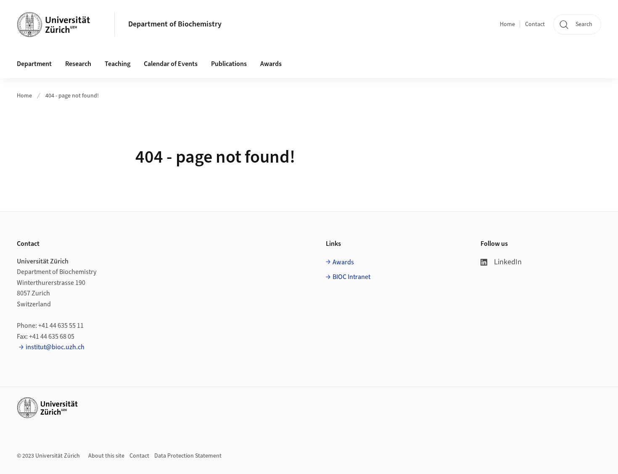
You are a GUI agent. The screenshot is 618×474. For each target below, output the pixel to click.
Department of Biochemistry (175, 24)
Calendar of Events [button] (171, 63)
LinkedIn (508, 262)
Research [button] (78, 63)
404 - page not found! (72, 96)
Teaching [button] (117, 63)
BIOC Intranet (351, 277)
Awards (271, 63)
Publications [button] (229, 63)
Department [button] (34, 63)
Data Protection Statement (188, 456)
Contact (535, 24)
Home (507, 24)
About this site (106, 456)
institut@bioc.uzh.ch (55, 347)
